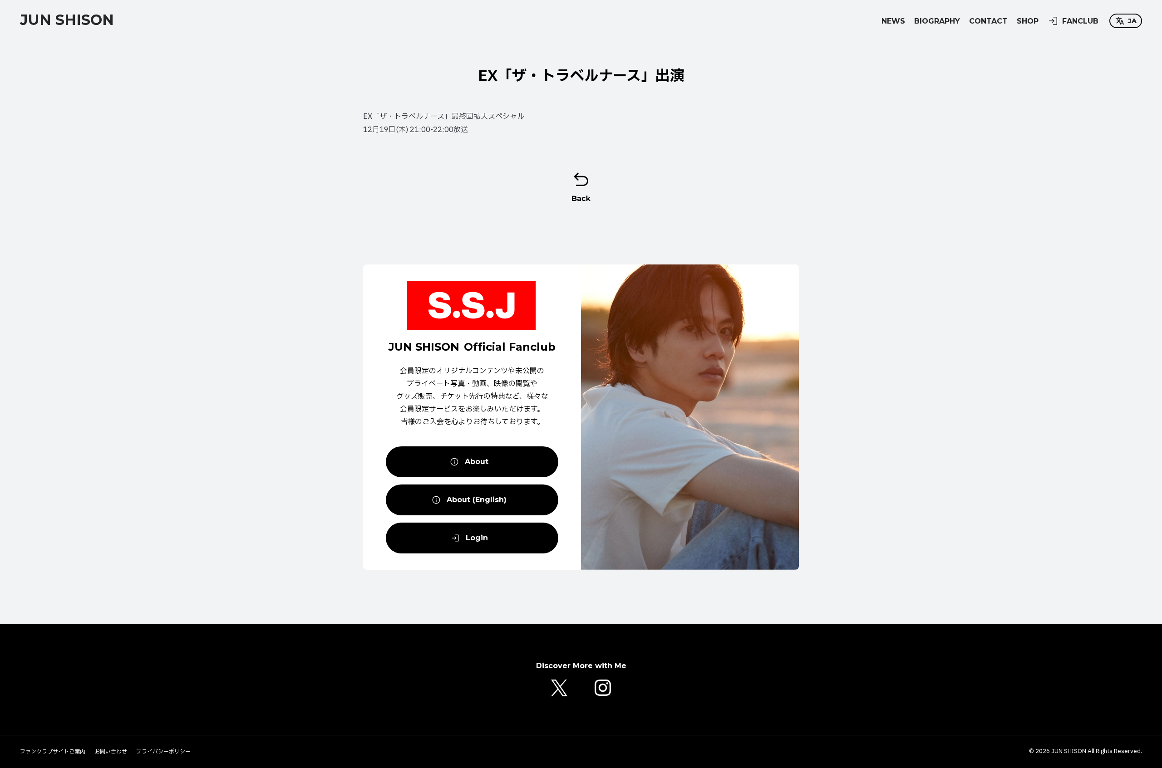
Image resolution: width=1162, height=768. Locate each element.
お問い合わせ (110, 752)
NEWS (893, 21)
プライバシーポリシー (163, 752)
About (476, 461)
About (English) (477, 499)
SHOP (1028, 21)
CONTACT (988, 21)
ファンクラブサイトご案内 (52, 752)
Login (477, 537)
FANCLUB (1080, 21)
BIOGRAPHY (937, 21)
